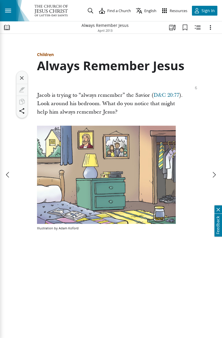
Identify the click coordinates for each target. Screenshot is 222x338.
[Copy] (22, 101)
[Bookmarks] (185, 27)
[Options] (210, 27)
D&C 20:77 (166, 95)
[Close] (22, 78)
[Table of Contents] (7, 27)
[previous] (8, 175)
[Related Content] (198, 27)
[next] (214, 175)
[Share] (22, 111)
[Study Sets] (172, 27)
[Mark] (22, 89)
